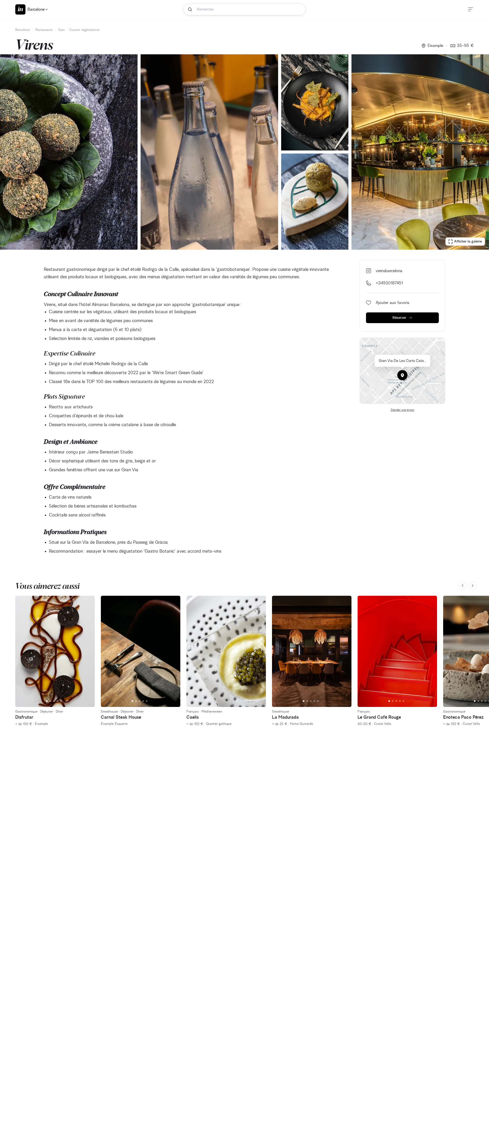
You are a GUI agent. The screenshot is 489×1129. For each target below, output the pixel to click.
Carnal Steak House (121, 717)
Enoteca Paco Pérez (463, 717)
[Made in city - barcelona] (20, 9)
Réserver (399, 318)
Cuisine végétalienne (84, 30)
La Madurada (285, 717)
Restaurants (44, 30)
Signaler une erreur (402, 410)
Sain (61, 30)
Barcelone (22, 30)
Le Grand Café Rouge (379, 717)
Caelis (192, 717)
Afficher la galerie (468, 241)
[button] (402, 375)
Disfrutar (24, 717)
